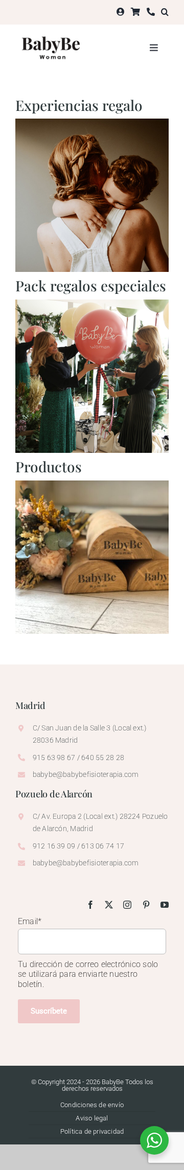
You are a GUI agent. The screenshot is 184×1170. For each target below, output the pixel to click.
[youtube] (164, 905)
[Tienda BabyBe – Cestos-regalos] (92, 303)
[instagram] (127, 905)
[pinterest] (146, 905)
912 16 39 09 (54, 846)
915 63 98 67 (54, 757)
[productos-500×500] (92, 484)
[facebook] (90, 905)
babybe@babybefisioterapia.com (86, 774)
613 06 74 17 (102, 846)
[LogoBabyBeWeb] (52, 34)
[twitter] (109, 905)
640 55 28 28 (102, 757)
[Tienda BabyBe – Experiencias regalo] (92, 122)
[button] (165, 12)
